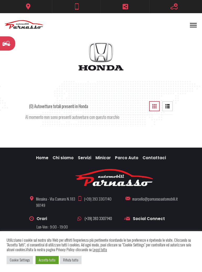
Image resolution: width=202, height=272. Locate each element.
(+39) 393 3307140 (98, 199)
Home (42, 158)
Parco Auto (126, 158)
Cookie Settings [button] (20, 260)
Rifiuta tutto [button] (70, 260)
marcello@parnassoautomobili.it (155, 199)
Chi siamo (63, 158)
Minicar (103, 158)
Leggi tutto (100, 249)
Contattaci (154, 158)
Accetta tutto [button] (47, 260)
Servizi (84, 158)
